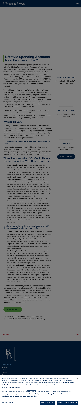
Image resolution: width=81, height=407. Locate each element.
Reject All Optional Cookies (67, 403)
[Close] (78, 378)
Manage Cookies (7, 403)
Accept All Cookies (47, 403)
